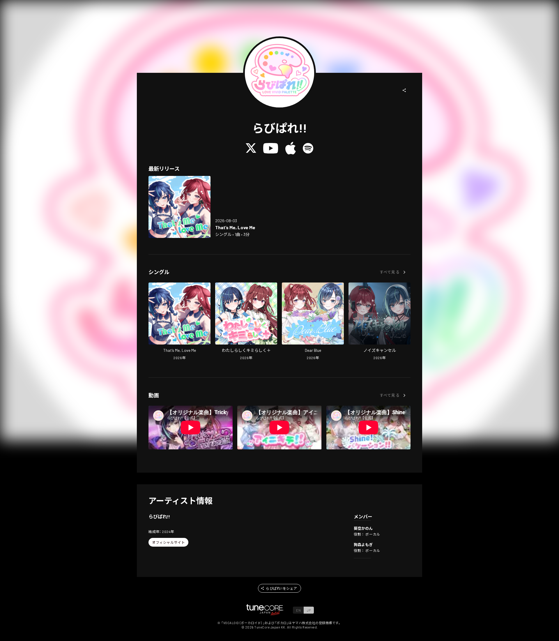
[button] (404, 90)
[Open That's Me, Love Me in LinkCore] (179, 207)
